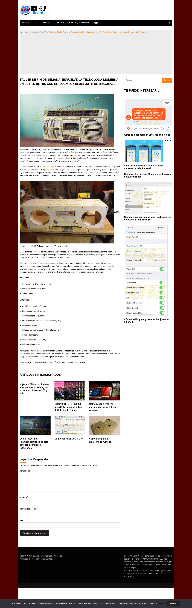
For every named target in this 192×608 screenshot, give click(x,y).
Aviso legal (47, 556)
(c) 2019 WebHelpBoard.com (31, 556)
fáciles (37, 158)
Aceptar (173, 603)
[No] (188, 603)
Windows (47, 23)
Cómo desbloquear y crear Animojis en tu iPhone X (146, 320)
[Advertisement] (96, 53)
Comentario (25, 470)
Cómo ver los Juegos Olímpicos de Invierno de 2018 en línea (147, 175)
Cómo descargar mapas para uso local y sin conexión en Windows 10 (147, 218)
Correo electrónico (29, 508)
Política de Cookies (37, 559)
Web (74, 155)
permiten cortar (48, 167)
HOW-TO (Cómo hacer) (79, 23)
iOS (35, 23)
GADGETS (60, 23)
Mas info (153, 603)
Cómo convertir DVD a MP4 (68, 438)
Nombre (24, 497)
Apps (96, 23)
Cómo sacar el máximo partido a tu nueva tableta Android (103, 407)
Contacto (50, 559)
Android (25, 23)
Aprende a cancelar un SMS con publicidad (147, 134)
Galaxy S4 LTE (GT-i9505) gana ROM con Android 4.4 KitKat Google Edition (68, 407)
